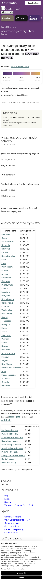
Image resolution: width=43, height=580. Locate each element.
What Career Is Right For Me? (17, 520)
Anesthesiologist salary (12, 448)
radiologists (14, 417)
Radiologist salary (9, 430)
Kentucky (5, 281)
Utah (3, 371)
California (5, 249)
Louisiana (5, 292)
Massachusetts (8, 375)
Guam (4, 238)
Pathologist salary (9, 434)
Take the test (33, 3)
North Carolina (8, 256)
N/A (21, 79)
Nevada (4, 346)
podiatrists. (6, 420)
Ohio (3, 260)
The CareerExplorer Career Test (18, 505)
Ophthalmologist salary (12, 437)
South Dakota (7, 242)
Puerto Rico (6, 235)
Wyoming (5, 386)
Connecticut (7, 303)
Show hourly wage (20, 66)
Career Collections (12, 517)
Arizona (4, 274)
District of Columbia (10, 368)
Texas (4, 332)
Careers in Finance (12, 523)
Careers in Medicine (13, 526)
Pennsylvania (7, 285)
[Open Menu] (13, 3)
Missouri (5, 357)
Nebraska (5, 245)
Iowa (3, 263)
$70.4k (7, 79)
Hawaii (4, 317)
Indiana (4, 289)
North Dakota (7, 299)
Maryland (5, 296)
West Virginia (7, 267)
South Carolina (8, 353)
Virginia (4, 361)
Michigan (5, 325)
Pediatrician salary (9, 452)
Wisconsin (6, 335)
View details (7, 12)
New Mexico (6, 364)
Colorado (5, 307)
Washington (6, 310)
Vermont (5, 339)
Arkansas (5, 379)
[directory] (21, 119)
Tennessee (6, 321)
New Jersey (6, 314)
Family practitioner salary (13, 456)
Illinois (4, 328)
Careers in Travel (11, 533)
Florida (4, 271)
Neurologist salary (9, 441)
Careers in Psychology (14, 530)
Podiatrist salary (8, 463)
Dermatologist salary (11, 445)
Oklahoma (6, 278)
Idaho (4, 343)
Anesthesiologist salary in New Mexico (17, 33)
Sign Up (7, 502)
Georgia (5, 382)
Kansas (4, 253)
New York (5, 350)
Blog (6, 496)
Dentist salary (7, 459)
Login (6, 499)
